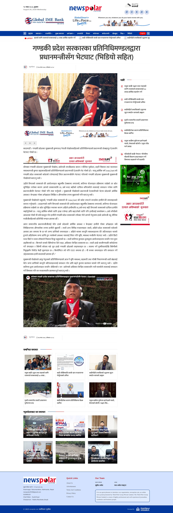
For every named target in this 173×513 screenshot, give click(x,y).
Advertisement (71, 486)
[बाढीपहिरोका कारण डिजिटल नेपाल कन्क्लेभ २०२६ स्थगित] (70, 426)
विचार (88, 33)
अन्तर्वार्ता (80, 33)
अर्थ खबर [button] (70, 33)
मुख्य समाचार (59, 33)
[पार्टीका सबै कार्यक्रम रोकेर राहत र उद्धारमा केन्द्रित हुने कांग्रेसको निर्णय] (38, 426)
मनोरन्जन (96, 33)
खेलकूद (114, 33)
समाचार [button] (38, 33)
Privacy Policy (71, 493)
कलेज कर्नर (105, 33)
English (142, 33)
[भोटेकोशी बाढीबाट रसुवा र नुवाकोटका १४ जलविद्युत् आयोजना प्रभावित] (102, 452)
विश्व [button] (121, 33)
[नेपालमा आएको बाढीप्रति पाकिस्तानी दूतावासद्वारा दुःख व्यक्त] (70, 452)
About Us (69, 483)
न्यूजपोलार (32, 67)
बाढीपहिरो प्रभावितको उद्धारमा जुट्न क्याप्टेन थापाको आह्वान (114, 38)
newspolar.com (34, 509)
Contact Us (70, 496)
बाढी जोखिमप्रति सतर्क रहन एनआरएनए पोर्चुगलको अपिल (69, 38)
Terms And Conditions (73, 490)
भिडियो (130, 33)
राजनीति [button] (48, 33)
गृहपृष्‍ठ (30, 33)
